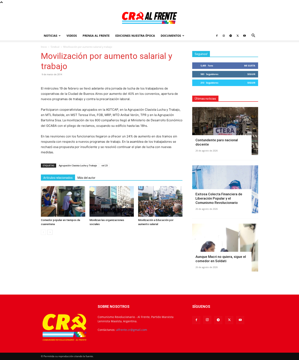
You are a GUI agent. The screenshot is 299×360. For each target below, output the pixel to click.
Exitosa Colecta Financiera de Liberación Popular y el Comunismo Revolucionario (218, 198)
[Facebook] (217, 36)
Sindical (55, 47)
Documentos (171, 36)
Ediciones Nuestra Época (135, 36)
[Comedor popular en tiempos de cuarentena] (63, 201)
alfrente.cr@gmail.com (131, 330)
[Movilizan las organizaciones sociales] (111, 201)
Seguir (251, 74)
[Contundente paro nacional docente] (225, 131)
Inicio (44, 47)
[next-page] (49, 232)
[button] (253, 36)
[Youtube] (244, 36)
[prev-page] (43, 232)
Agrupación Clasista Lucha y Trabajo (78, 165)
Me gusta (249, 65)
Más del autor (86, 177)
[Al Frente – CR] (149, 18)
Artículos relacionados (58, 177)
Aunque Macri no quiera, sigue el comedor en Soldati (220, 259)
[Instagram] (224, 36)
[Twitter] (238, 36)
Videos (72, 36)
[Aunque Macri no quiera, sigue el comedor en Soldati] (225, 248)
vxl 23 (104, 165)
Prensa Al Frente (96, 36)
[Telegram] (231, 36)
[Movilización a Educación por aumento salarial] (160, 201)
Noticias (50, 36)
